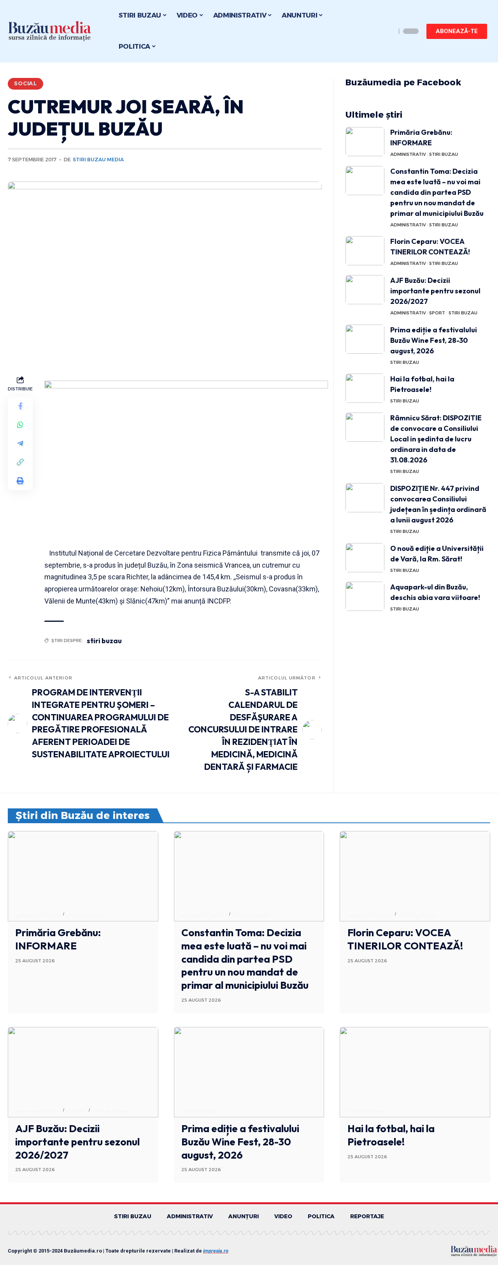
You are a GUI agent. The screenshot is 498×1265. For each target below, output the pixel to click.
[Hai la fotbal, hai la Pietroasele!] (364, 388)
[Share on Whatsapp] (20, 425)
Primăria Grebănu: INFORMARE (58, 939)
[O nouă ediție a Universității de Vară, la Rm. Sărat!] (364, 557)
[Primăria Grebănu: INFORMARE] (364, 141)
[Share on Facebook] (20, 406)
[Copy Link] (20, 462)
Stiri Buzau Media (98, 159)
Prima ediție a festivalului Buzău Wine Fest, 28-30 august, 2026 (433, 340)
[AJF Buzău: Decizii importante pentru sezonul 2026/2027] (364, 289)
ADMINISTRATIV (408, 154)
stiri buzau (104, 640)
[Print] (20, 481)
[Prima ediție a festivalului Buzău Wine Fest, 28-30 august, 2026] (364, 339)
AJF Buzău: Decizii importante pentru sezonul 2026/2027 (435, 291)
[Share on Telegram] (20, 443)
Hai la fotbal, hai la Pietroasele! (391, 1135)
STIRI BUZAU (443, 154)
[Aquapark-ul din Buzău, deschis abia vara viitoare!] (364, 596)
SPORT (437, 313)
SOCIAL (25, 83)
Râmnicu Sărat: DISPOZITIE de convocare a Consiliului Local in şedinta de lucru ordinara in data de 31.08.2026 (436, 438)
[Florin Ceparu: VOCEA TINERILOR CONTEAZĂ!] (364, 250)
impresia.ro (215, 1251)
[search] (388, 31)
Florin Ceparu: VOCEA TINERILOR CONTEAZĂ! (405, 939)
